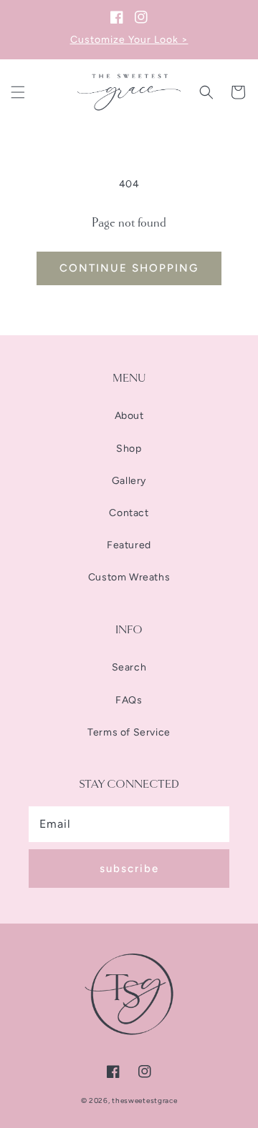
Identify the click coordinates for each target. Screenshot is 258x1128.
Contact (128, 513)
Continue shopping (129, 268)
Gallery (129, 481)
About (129, 416)
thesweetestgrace (144, 1100)
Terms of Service (129, 732)
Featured (129, 545)
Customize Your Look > (129, 40)
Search (129, 667)
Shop (128, 448)
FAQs (128, 700)
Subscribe (129, 868)
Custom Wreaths (129, 577)
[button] (18, 92)
